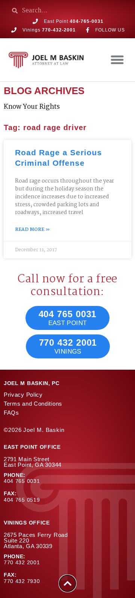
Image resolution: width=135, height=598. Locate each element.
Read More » (32, 230)
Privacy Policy (23, 394)
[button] (117, 59)
